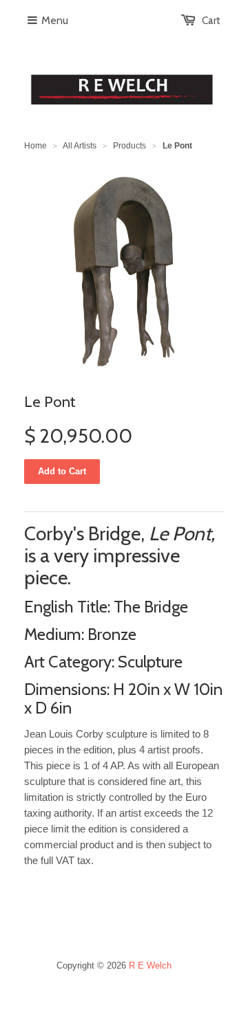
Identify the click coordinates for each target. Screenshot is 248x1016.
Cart (211, 20)
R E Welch (150, 965)
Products (129, 146)
